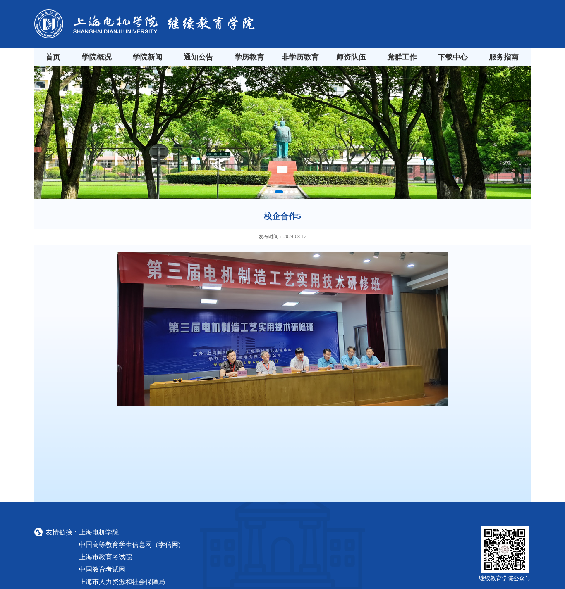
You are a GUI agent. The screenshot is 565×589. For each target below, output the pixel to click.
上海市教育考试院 (105, 556)
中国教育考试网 (102, 569)
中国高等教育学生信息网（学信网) (129, 544)
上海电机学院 (99, 532)
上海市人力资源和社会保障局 (122, 581)
